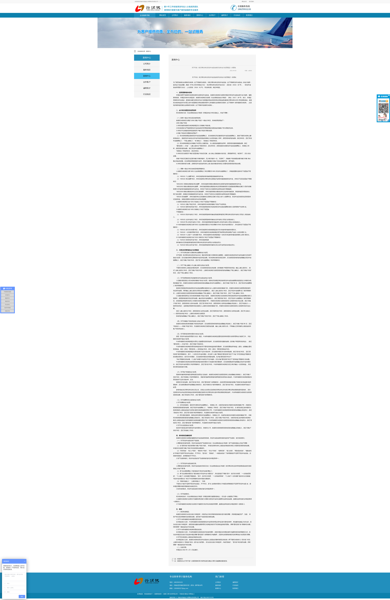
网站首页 (244, 1)
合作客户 (212, 15)
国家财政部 (157, 594)
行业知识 (237, 15)
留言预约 (251, 1)
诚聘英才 (224, 15)
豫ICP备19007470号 (207, 597)
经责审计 (180, 559)
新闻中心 (200, 15)
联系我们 (249, 15)
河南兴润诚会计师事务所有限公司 (188, 597)
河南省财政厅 (148, 594)
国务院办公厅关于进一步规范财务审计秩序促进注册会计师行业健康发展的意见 (202, 561)
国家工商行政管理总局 (170, 594)
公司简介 (175, 15)
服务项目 (187, 15)
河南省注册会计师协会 (186, 594)
